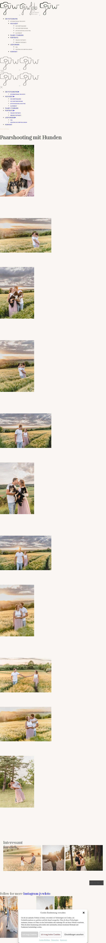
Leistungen (14, 45)
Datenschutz (55, 940)
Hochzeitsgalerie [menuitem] (21, 26)
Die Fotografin (11, 19)
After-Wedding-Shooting (17, 103)
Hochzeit (14, 24)
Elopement (13, 106)
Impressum (63, 940)
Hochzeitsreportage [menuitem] (22, 28)
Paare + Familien (16, 35)
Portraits (14, 38)
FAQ (11, 120)
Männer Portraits (15, 115)
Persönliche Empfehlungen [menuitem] (24, 49)
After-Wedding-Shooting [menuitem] (23, 30)
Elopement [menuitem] (19, 33)
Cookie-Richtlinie (44, 940)
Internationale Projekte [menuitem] (17, 21)
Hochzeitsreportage (16, 101)
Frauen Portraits (15, 113)
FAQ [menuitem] (17, 47)
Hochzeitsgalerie (15, 99)
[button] (83, 912)
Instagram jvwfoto (36, 894)
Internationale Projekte (17, 94)
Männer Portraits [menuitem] (21, 42)
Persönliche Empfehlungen (18, 122)
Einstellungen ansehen (74, 934)
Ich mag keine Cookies (50, 934)
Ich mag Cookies (29, 934)
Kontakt (13, 52)
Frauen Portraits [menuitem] (21, 40)
